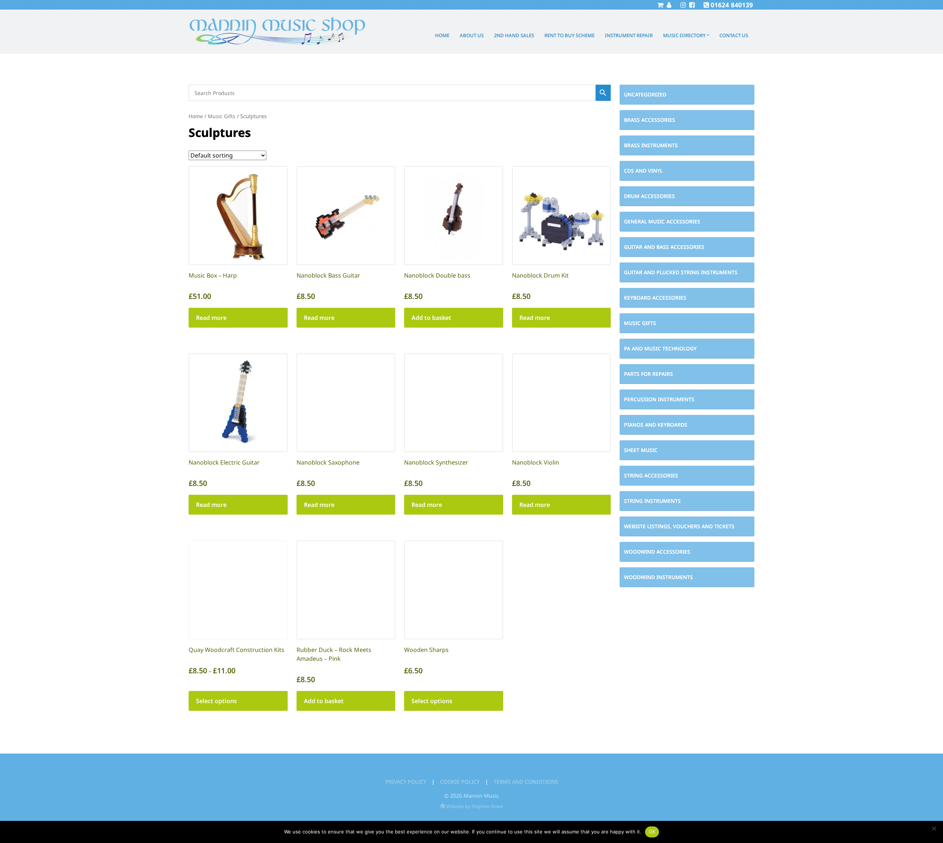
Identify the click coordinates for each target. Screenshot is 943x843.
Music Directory (684, 35)
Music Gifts (640, 323)
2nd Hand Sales (514, 35)
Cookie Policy (460, 781)
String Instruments (652, 500)
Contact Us (733, 35)
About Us (472, 35)
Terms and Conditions (526, 781)
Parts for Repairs (648, 373)
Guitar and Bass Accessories (664, 246)
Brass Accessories (649, 119)
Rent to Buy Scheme (569, 35)
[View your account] (668, 4)
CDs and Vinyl (643, 170)
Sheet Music (641, 450)
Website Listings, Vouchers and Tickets (679, 526)
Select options (216, 701)
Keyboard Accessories (655, 297)
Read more (211, 318)
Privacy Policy (405, 781)
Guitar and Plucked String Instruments (680, 272)
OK (652, 832)
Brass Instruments (651, 145)
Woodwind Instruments (658, 577)
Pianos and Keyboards (655, 424)
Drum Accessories (649, 196)
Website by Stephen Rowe (474, 806)
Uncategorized (645, 94)
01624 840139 (732, 4)
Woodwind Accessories (657, 551)
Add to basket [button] (431, 318)
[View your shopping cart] (660, 4)
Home (442, 35)
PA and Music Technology (660, 348)
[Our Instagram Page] (682, 4)
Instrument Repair (629, 35)
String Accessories (651, 475)
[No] (933, 828)
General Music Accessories (662, 221)
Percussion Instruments (659, 399)
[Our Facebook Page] (691, 4)
